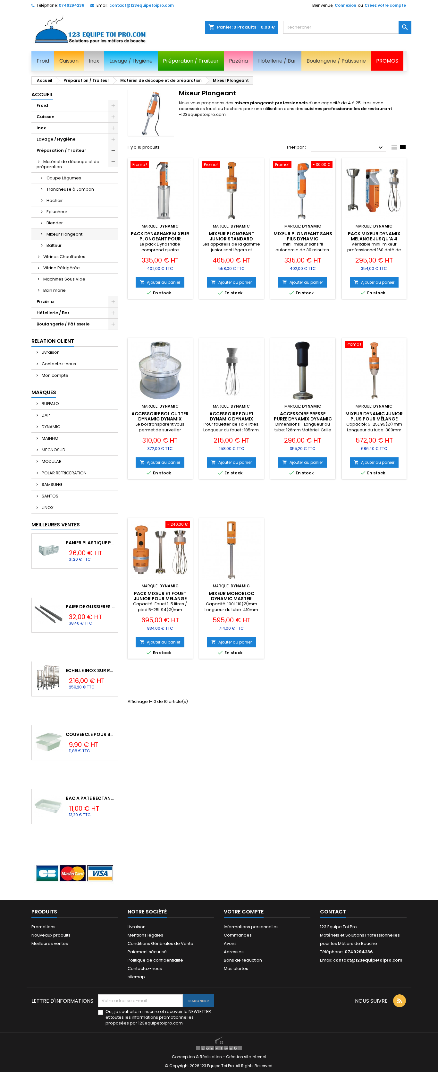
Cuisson (46, 117)
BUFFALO (50, 404)
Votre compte (244, 911)
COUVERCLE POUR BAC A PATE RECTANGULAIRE (90, 734)
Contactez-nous (58, 364)
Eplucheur (56, 212)
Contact (333, 911)
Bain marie (54, 290)
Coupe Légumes (63, 178)
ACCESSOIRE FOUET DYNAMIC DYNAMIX (231, 416)
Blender (54, 223)
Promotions (43, 927)
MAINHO (49, 438)
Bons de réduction (243, 960)
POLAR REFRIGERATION (64, 473)
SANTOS (49, 496)
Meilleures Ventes (55, 524)
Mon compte (54, 375)
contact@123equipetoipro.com (141, 5)
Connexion (345, 5)
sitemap (136, 977)
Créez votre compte (385, 5)
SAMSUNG (51, 484)
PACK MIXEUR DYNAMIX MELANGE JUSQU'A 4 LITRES (374, 238)
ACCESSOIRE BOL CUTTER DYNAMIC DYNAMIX (160, 416)
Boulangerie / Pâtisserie (63, 324)
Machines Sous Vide (64, 279)
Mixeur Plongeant (64, 234)
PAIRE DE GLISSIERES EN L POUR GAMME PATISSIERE (90, 606)
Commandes (238, 935)
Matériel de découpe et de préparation (68, 164)
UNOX (47, 508)
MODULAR (51, 461)
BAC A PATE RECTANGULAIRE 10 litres (90, 798)
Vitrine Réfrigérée (61, 268)
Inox (41, 128)
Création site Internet (246, 1056)
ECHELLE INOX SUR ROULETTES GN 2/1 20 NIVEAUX (90, 670)
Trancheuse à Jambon (70, 189)
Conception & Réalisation (197, 1056)
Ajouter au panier (160, 282)
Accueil (42, 94)
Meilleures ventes (49, 943)
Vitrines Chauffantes (64, 257)
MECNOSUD (53, 450)
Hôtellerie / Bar (53, 313)
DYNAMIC (50, 427)
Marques (43, 392)
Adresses (234, 952)
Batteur (54, 245)
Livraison (50, 352)
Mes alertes (236, 968)
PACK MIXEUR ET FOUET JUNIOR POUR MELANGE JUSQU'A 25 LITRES (160, 598)
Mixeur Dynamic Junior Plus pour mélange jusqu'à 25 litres (374, 419)
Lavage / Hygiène (56, 139)
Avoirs (230, 943)
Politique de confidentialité (155, 960)
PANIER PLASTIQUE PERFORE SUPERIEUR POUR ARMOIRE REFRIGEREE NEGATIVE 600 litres (90, 542)
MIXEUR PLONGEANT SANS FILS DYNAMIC (303, 236)
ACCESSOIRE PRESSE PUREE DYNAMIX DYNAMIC (303, 416)
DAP (45, 415)
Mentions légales (145, 935)
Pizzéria (45, 301)
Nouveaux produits (51, 935)
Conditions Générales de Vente (160, 943)
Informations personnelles (251, 927)
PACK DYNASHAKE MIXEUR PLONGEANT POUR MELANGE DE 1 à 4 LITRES (160, 238)
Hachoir (54, 200)
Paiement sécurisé (147, 952)
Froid (42, 105)
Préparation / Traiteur (61, 150)
